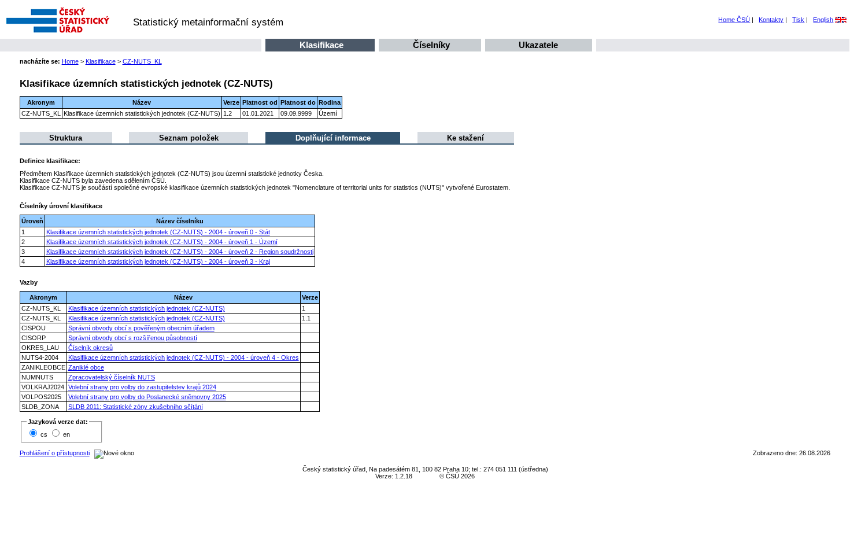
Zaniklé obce (86, 367)
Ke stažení (465, 138)
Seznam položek (189, 138)
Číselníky (431, 45)
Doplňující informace (333, 138)
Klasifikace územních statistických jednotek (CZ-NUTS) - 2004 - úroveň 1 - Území (162, 241)
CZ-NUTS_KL (142, 61)
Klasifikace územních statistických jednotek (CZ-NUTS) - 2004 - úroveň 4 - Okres (183, 357)
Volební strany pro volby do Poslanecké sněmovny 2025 (147, 396)
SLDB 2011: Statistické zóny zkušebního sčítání (135, 406)
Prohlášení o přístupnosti (55, 452)
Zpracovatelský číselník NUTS (111, 377)
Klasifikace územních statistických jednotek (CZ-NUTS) (146, 308)
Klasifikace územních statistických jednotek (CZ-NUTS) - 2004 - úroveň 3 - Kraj (158, 261)
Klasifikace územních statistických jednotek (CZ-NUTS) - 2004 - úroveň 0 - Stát (158, 231)
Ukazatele (538, 45)
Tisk (798, 19)
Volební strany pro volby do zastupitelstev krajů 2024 (142, 387)
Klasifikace (321, 45)
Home (70, 61)
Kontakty (771, 19)
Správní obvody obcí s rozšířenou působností (132, 337)
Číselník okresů (90, 347)
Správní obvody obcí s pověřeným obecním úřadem (141, 328)
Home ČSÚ (734, 19)
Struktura (65, 138)
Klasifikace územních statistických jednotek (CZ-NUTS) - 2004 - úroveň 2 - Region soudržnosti (179, 251)
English (823, 19)
